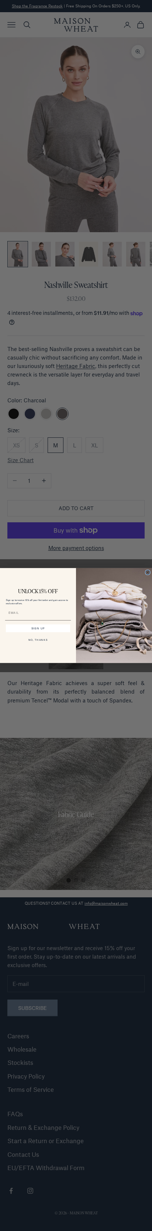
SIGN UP (38, 628)
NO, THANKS (38, 639)
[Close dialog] (147, 572)
